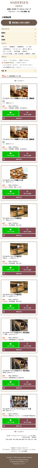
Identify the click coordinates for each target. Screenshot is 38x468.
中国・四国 (27, 439)
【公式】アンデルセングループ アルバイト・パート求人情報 (20, 435)
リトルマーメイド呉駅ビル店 (12, 180)
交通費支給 (20, 46)
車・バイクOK (7, 51)
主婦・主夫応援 (18, 53)
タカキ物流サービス (8, 67)
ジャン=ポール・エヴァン (10, 65)
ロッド (19, 67)
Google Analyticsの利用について (19, 461)
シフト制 (28, 46)
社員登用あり (7, 49)
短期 (33, 53)
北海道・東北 (12, 439)
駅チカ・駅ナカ (27, 49)
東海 (20, 439)
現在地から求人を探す (21, 23)
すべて (5, 46)
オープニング (17, 49)
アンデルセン (13, 60)
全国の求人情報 (26, 437)
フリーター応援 (7, 53)
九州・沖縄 (33, 439)
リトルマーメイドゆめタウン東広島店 (16, 332)
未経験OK (12, 46)
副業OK (28, 53)
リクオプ (22, 463)
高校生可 (24, 51)
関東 (17, 439)
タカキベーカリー (22, 62)
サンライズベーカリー (26, 65)
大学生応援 (17, 51)
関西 (23, 439)
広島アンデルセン (24, 60)
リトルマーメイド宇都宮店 (12, 218)
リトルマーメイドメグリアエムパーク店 (16, 409)
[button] (10, 113)
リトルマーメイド (9, 62)
